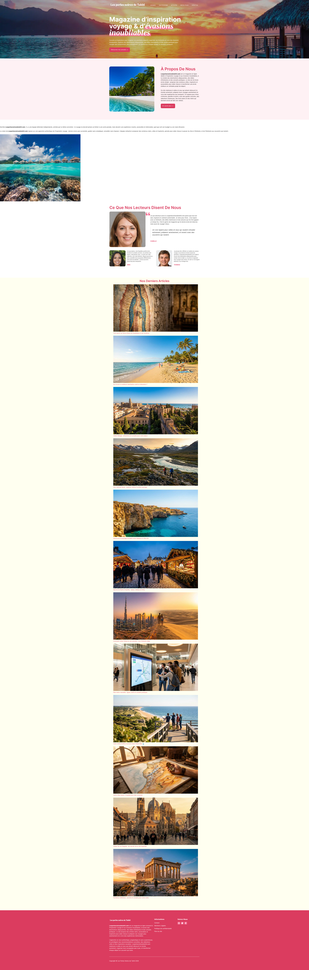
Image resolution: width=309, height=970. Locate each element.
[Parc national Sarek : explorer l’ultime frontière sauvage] (155, 462)
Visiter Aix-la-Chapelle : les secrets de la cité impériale (130, 846)
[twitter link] (182, 923)
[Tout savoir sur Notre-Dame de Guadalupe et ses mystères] (155, 308)
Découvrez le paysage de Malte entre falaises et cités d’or (131, 538)
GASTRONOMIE (163, 5)
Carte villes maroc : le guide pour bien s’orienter (128, 795)
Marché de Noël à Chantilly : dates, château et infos (129, 590)
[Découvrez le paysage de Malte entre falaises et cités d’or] (155, 513)
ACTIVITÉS (174, 5)
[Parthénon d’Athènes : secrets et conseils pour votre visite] (155, 873)
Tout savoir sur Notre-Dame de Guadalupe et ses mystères (131, 333)
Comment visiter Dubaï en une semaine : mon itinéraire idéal (131, 641)
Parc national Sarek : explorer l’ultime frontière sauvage (130, 487)
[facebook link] (185, 923)
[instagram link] (179, 923)
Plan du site (158, 931)
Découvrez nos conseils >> (119, 49)
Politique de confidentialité (163, 928)
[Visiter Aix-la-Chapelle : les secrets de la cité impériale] (155, 821)
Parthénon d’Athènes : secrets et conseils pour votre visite (131, 898)
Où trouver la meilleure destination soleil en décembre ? (130, 384)
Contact (156, 923)
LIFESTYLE (195, 5)
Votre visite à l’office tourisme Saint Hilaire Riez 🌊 (128, 744)
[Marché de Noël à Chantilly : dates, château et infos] (155, 565)
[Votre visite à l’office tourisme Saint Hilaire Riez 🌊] (155, 719)
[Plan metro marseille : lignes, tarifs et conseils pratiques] (155, 667)
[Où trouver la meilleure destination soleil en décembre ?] (155, 359)
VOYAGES (153, 5)
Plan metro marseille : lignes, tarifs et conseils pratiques (130, 692)
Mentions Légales (160, 925)
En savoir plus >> (167, 106)
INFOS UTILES (184, 5)
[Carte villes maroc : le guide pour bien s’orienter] (155, 770)
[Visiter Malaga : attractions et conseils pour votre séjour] (155, 411)
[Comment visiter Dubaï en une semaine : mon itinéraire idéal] (155, 616)
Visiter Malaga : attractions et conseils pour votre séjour (130, 436)
